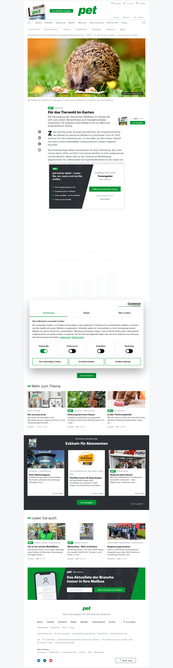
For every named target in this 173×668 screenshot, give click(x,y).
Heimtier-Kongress (62, 633)
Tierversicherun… (51, 29)
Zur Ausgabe (137, 123)
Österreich (110, 29)
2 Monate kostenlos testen (105, 189)
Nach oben (127, 660)
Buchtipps (96, 29)
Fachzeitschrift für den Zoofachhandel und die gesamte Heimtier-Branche (56, 35)
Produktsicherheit (69, 652)
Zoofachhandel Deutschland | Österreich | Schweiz (78, 639)
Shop (64, 627)
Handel (50, 622)
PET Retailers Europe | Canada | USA (117, 639)
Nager (122, 29)
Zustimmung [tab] (48, 313)
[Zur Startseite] (86, 608)
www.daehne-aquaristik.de (83, 633)
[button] (39, 131)
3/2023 (89, 35)
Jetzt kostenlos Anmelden (109, 590)
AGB (89, 652)
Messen (84, 622)
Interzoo (67, 29)
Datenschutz (78, 337)
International (98, 622)
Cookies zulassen (123, 362)
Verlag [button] (140, 17)
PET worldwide (48, 639)
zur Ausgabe (87, 502)
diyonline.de (102, 633)
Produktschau (81, 29)
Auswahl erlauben (86, 362)
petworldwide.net (44, 633)
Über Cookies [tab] (124, 313)
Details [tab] (86, 313)
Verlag (71, 627)
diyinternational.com (118, 633)
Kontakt (82, 652)
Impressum (65, 337)
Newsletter (117, 3)
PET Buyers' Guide (44, 642)
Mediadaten (99, 652)
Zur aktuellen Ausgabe (61, 11)
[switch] (72, 351)
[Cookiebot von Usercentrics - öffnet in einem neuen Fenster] (130, 305)
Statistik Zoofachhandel (64, 642)
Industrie (62, 622)
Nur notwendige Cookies (50, 362)
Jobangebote (42, 627)
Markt (73, 622)
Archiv (112, 622)
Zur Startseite (86, 375)
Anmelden (142, 3)
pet (38, 639)
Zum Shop (129, 3)
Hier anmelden (105, 199)
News (40, 622)
